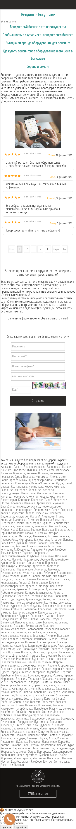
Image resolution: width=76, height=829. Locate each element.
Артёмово (31, 755)
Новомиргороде (64, 679)
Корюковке (20, 669)
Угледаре (25, 636)
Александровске (62, 752)
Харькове (6, 467)
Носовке (26, 652)
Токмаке (6, 553)
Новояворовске (59, 579)
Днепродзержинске (41, 480)
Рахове (50, 659)
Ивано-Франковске (43, 483)
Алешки (19, 593)
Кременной (23, 589)
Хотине (19, 705)
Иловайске (34, 632)
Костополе (53, 566)
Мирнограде (33, 523)
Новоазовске (46, 689)
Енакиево (59, 493)
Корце (52, 738)
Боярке (16, 553)
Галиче (63, 755)
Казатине (43, 579)
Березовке (18, 728)
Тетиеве (32, 662)
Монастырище (48, 728)
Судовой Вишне (48, 755)
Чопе (44, 735)
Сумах (18, 477)
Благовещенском (43, 748)
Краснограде (33, 599)
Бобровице (35, 695)
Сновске (28, 692)
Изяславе (21, 622)
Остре (31, 752)
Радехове (18, 732)
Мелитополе (35, 487)
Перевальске (25, 569)
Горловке (28, 477)
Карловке (6, 626)
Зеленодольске (10, 665)
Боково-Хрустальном (33, 665)
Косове (5, 745)
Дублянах (22, 742)
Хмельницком (58, 477)
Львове (66, 467)
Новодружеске (59, 732)
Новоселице (49, 742)
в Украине (9, 21)
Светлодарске (17, 682)
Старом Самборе (32, 761)
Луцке (59, 483)
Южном (29, 593)
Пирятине (6, 646)
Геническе (64, 602)
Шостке (5, 503)
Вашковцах (54, 758)
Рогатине (62, 738)
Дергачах (18, 612)
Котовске (56, 540)
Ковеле (30, 513)
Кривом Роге (47, 470)
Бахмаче (6, 612)
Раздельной (51, 629)
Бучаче (5, 692)
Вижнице (19, 765)
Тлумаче (6, 738)
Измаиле (29, 503)
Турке (71, 745)
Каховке (21, 546)
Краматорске (19, 487)
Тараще (68, 675)
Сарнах (36, 576)
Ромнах (42, 533)
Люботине (7, 593)
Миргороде (25, 540)
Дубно (20, 543)
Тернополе (60, 480)
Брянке (46, 523)
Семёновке (32, 725)
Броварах (17, 503)
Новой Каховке (20, 530)
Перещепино (8, 722)
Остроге (58, 662)
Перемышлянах (22, 748)
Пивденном (8, 742)
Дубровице (46, 725)
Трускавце (25, 566)
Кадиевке (37, 500)
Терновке (53, 569)
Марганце (25, 536)
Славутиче (38, 589)
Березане (38, 636)
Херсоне (32, 473)
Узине (4, 682)
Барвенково (24, 685)
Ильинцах (31, 705)
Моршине (6, 758)
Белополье (35, 622)
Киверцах (63, 642)
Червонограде (23, 510)
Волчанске (30, 609)
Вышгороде (7, 599)
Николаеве (19, 470)
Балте (56, 612)
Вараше (42, 543)
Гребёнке (6, 702)
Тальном (6, 649)
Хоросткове (20, 752)
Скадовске (36, 616)
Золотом (48, 626)
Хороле (52, 665)
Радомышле (23, 659)
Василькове (8, 543)
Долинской (7, 622)
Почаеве (16, 745)
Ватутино (31, 612)
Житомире (42, 477)
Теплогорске (8, 685)
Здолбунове (8, 589)
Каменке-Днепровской (14, 655)
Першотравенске (11, 573)
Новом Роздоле (10, 576)
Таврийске (48, 702)
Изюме (20, 523)
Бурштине (38, 659)
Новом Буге (30, 649)
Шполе (60, 616)
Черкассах (7, 477)
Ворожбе (63, 742)
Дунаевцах (49, 646)
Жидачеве (62, 695)
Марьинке (55, 708)
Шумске (48, 761)
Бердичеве (60, 500)
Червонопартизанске (13, 632)
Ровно (4, 480)
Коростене (17, 513)
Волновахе (56, 586)
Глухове (27, 553)
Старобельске (60, 599)
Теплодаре (18, 738)
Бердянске (35, 490)
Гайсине (54, 583)
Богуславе (26, 639)
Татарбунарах (24, 708)
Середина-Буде (65, 748)
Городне (16, 672)
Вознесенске (41, 540)
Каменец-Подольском (14, 497)
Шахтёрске (19, 520)
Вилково (6, 732)
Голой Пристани (10, 652)
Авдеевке (37, 550)
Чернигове (56, 473)
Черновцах (7, 483)
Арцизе (16, 649)
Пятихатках (59, 609)
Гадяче (20, 599)
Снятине (47, 712)
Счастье (26, 672)
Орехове (19, 626)
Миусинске (39, 758)
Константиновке (38, 497)
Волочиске (49, 606)
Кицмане (6, 748)
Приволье (34, 735)
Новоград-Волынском (53, 520)
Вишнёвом (47, 556)
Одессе (18, 467)
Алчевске (49, 490)
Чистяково (7, 510)
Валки (17, 715)
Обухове (45, 559)
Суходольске (8, 596)
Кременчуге (22, 483)
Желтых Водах (57, 526)
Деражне (58, 712)
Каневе (31, 579)
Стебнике (16, 609)
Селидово (6, 579)
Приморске (40, 685)
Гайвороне (57, 649)
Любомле (6, 715)
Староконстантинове (13, 556)
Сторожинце (65, 665)
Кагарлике (39, 672)
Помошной (44, 705)
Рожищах (33, 675)
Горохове (21, 735)
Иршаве (5, 728)
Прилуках (55, 513)
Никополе (59, 487)
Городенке (56, 722)
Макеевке (19, 473)
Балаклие (19, 563)
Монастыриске (22, 758)
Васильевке (66, 652)
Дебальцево (8, 569)
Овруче (63, 639)
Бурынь (38, 699)
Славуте (5, 559)
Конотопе (24, 500)
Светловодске (9, 536)
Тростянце (36, 596)
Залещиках (53, 718)
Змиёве (52, 639)
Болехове (69, 708)
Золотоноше (64, 573)
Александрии (9, 500)
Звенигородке (9, 616)
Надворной (64, 606)
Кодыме (59, 725)
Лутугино (57, 619)
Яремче (61, 745)
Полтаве (43, 473)
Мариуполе (63, 470)
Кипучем (43, 732)
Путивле (51, 636)
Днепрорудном (32, 606)
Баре (4, 639)
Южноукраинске (37, 546)
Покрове (52, 536)
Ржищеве (35, 742)
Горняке (46, 669)
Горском (35, 702)
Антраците (48, 516)
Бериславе (65, 655)
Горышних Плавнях (12, 533)
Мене (52, 685)
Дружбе (15, 761)
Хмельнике (59, 576)
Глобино (61, 685)
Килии (46, 599)
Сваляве (13, 639)
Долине (5, 609)
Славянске (7, 490)
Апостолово (65, 646)
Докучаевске (54, 589)
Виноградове (40, 583)
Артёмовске (44, 503)
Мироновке (7, 679)
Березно (66, 672)
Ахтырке (53, 533)
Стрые (59, 516)
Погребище (41, 708)
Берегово (19, 579)
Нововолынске (24, 526)
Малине (46, 576)
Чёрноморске (61, 523)
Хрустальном (57, 497)
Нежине (20, 506)
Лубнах (5, 530)
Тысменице (7, 725)
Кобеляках (67, 692)
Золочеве (23, 596)
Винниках (21, 675)
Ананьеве (32, 728)
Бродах (48, 596)
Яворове (46, 675)
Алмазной (7, 765)
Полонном (61, 596)
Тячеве (19, 725)
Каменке (20, 662)
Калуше (5, 513)
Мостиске (31, 732)
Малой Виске (62, 682)
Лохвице (16, 692)
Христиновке (21, 702)
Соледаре (33, 682)
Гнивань (5, 689)
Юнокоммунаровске (13, 629)
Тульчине (43, 649)
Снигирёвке (8, 659)
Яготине (58, 593)
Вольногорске (44, 593)
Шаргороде (43, 752)
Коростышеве (9, 583)
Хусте (26, 573)
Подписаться (40, 794)
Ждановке (53, 672)
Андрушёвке (25, 722)
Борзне (28, 699)
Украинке (58, 669)
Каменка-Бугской (54, 699)
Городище (52, 652)
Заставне (54, 735)
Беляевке (34, 669)
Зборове (6, 752)
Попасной (24, 583)
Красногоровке (46, 642)
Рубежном (42, 513)
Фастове (36, 530)
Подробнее (17, 823)
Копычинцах (8, 755)
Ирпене (67, 540)
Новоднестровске (33, 715)
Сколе (20, 755)
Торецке (64, 536)
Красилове (44, 609)
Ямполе (5, 699)
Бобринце (40, 692)
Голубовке (33, 556)
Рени (71, 609)
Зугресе (24, 616)
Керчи (48, 487)
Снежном (33, 520)
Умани (48, 500)
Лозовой (35, 516)
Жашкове (38, 652)
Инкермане (7, 712)
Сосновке (49, 695)
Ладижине (7, 602)
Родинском (7, 695)
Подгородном (35, 629)
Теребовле (7, 675)
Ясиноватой (8, 550)
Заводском (7, 735)
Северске (6, 669)
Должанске (33, 506)
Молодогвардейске (12, 586)
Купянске (6, 563)
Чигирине (21, 695)
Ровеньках (41, 526)
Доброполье (41, 553)
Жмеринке (22, 550)
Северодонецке (10, 493)
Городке (65, 629)
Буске (43, 738)
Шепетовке (39, 536)
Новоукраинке (9, 619)
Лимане (25, 576)
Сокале (5, 606)
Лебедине (50, 573)
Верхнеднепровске (12, 642)
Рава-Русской (31, 745)
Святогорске (61, 761)
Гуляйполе (40, 639)
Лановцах (33, 738)
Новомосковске (51, 506)
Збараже (47, 679)
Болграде (63, 636)
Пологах (20, 602)
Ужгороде (21, 490)
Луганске (6, 473)
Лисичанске (44, 493)
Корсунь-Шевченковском (35, 619)
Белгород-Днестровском (57, 530)
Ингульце (30, 543)
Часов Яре (20, 646)
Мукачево (59, 503)
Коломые (6, 520)
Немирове (54, 692)
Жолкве (57, 675)
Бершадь (21, 679)
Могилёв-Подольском (25, 559)
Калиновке (44, 612)
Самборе (60, 550)
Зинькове (21, 712)
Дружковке (7, 516)
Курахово (16, 606)
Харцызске (22, 516)
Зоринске (67, 735)
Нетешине (61, 556)
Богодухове (50, 622)
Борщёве (61, 702)
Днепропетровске (34, 467)
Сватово (49, 616)
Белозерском (34, 626)
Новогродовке (9, 636)
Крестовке (39, 566)
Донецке (6, 470)
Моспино (16, 699)
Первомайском (60, 559)
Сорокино (31, 533)
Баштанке (47, 682)
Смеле (55, 510)
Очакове (30, 642)
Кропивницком (18, 480)
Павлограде (28, 493)
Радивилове (52, 715)
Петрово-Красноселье (43, 655)
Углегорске (7, 718)
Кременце (50, 602)
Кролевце (31, 586)
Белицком (67, 718)
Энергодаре (8, 523)
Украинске (34, 679)
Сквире (63, 622)
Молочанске (48, 745)
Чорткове (36, 573)
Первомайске (42, 510)
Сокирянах (22, 718)
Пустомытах (41, 722)
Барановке (62, 689)
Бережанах (49, 632)
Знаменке (40, 569)
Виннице (32, 470)
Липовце (63, 728)
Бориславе (55, 546)
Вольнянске (34, 646)
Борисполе (7, 526)
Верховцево (37, 718)
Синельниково (35, 563)
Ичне (34, 689)
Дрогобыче (7, 506)
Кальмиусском (20, 689)
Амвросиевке (34, 602)
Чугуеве (49, 550)
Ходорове (35, 712)
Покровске (67, 510)
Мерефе (44, 586)
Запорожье (54, 467)
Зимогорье (7, 705)
